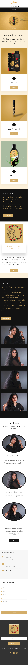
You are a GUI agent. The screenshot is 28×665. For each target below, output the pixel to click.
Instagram (17, 653)
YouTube (13, 653)
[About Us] (14, 61)
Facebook (10, 653)
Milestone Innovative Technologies (18, 659)
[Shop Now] (14, 108)
